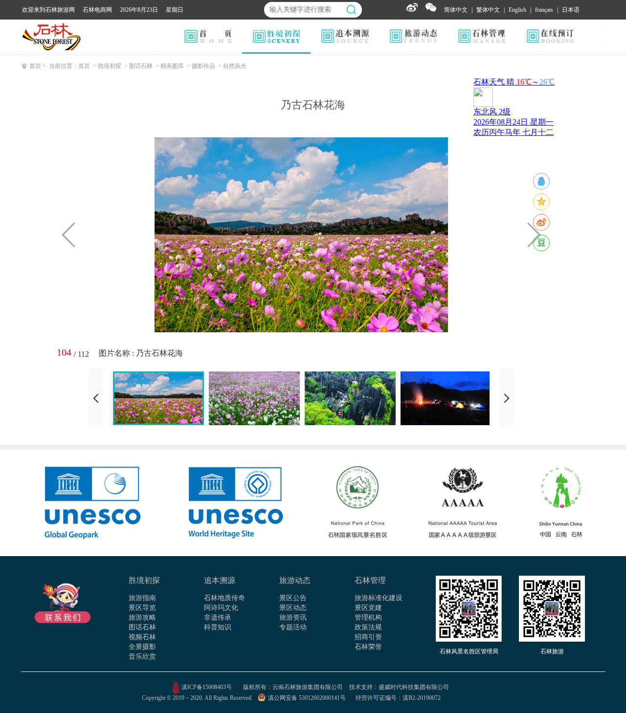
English (517, 9)
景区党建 (368, 607)
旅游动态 (295, 580)
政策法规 (368, 627)
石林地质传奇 (224, 598)
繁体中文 (488, 9)
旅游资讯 (293, 617)
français (544, 9)
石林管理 (370, 580)
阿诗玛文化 (221, 607)
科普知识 (217, 627)
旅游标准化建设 (378, 598)
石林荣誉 (368, 646)
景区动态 (293, 607)
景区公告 (293, 598)
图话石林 (142, 627)
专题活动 (293, 627)
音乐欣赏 (142, 656)
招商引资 (368, 637)
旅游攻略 (142, 617)
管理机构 (368, 617)
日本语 (571, 9)
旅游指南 (142, 598)
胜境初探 (144, 580)
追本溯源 (219, 580)
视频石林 (142, 637)
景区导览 (142, 607)
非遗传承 (217, 617)
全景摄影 (142, 646)
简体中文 (456, 9)
